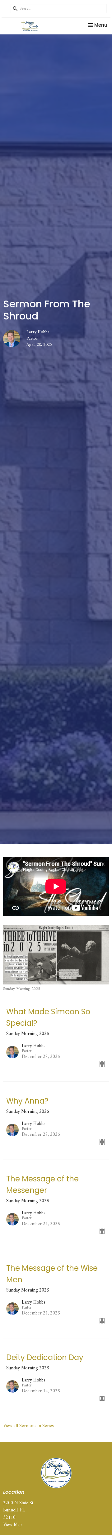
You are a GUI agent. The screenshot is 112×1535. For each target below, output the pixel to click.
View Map (12, 1525)
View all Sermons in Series (28, 1426)
